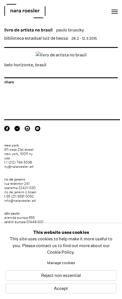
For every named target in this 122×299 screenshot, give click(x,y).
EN (89, 10)
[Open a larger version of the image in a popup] (61, 55)
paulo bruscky (70, 30)
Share (9, 82)
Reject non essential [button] (61, 275)
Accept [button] (61, 288)
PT (97, 10)
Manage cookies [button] (61, 262)
